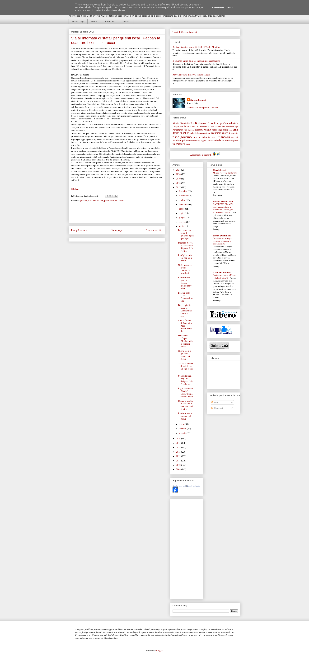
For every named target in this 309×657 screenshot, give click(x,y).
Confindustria (230, 123)
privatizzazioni (110, 200)
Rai (185, 129)
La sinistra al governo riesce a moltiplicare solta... (185, 283)
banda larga (217, 129)
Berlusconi (201, 123)
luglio (182, 213)
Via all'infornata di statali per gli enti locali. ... (185, 367)
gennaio (183, 433)
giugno (182, 217)
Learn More (217, 7)
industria (206, 137)
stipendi (234, 140)
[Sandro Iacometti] (175, 491)
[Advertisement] (116, 215)
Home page (78, 21)
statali (228, 140)
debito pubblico (181, 133)
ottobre (182, 200)
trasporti (180, 143)
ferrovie (234, 132)
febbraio (183, 428)
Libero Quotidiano (222, 235)
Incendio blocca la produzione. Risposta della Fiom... (186, 246)
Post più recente (79, 230)
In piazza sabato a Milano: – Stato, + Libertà (224, 276)
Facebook (110, 21)
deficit (193, 132)
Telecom (199, 129)
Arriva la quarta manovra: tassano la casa (191, 74)
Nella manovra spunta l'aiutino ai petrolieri (185, 269)
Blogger (159, 650)
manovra (92, 200)
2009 (178, 469)
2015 (178, 442)
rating (197, 140)
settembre (183, 204)
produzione (190, 140)
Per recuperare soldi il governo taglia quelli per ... (186, 234)
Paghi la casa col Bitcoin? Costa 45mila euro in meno (185, 392)
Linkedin (126, 21)
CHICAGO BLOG (222, 272)
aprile (182, 226)
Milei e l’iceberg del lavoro (225, 172)
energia (226, 133)
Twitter (94, 21)
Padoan (100, 200)
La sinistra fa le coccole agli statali (185, 416)
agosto (182, 208)
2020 (178, 174)
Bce (192, 123)
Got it (231, 7)
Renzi (121, 200)
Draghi (176, 126)
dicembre (183, 191)
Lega (212, 126)
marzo (182, 424)
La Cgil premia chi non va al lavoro (185, 258)
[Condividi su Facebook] (115, 196)
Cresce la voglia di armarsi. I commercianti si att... (185, 404)
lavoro (214, 137)
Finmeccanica (203, 126)
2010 (178, 464)
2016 (178, 438)
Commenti (218, 407)
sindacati (220, 140)
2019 (178, 178)
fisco (176, 136)
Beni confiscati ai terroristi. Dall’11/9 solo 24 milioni (197, 46)
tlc (174, 143)
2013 (178, 451)
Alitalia (176, 123)
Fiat (194, 126)
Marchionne (220, 126)
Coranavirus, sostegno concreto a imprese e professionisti (222, 241)
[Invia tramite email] (106, 196)
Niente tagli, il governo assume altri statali (184, 354)
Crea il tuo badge (193, 486)
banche (207, 129)
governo (83, 200)
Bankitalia (185, 123)
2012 (178, 456)
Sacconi (191, 129)
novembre (183, 195)
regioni (204, 140)
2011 (178, 460)
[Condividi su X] (112, 196)
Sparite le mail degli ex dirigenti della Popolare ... (185, 379)
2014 (178, 447)
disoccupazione (203, 132)
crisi (235, 129)
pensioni (177, 140)
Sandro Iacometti (198, 100)
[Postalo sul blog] (109, 196)
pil (183, 140)
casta (230, 130)
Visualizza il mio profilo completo (202, 107)
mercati (234, 137)
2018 (178, 182)
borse (225, 129)
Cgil (220, 123)
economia (216, 133)
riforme (211, 140)
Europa (187, 126)
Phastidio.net (219, 170)
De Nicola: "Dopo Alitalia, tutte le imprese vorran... (185, 341)
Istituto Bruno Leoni (223, 201)
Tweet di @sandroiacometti (185, 31)
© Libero (75, 189)
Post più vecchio (154, 230)
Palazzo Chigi (232, 126)
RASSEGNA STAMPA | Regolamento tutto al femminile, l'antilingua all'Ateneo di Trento (223, 208)
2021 (178, 169)
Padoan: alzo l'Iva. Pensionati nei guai (185, 296)
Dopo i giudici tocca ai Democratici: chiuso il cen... (185, 310)
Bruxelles (213, 123)
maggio (182, 221)
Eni (181, 126)
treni (188, 143)
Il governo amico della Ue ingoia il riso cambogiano (196, 60)
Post (215, 402)
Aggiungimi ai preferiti (201, 154)
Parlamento (178, 129)
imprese (197, 137)
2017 (178, 187)
